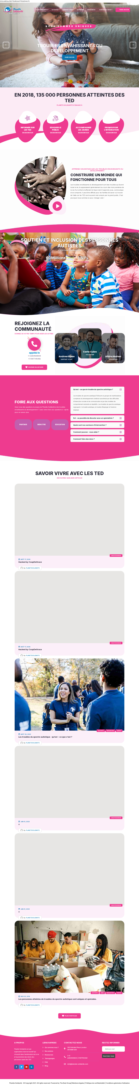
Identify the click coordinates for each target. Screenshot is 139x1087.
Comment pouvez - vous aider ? (86, 432)
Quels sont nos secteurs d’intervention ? (89, 425)
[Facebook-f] (16, 1067)
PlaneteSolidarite (32, 568)
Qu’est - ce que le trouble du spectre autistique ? (93, 389)
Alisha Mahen (113, 356)
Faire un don (32, 66)
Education (110, 730)
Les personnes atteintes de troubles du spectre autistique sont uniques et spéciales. (57, 999)
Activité (101, 730)
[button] (97, 389)
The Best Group (65, 1083)
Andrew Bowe (67, 356)
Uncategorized (116, 555)
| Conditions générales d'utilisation (117, 1083)
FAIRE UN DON (124, 9)
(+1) (68, 1056)
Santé (119, 730)
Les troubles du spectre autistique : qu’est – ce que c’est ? (45, 737)
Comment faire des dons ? (84, 439)
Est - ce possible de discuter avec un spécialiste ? (93, 418)
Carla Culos (90, 351)
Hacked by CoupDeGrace (30, 562)
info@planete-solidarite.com (77, 1064)
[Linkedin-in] (31, 1067)
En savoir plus (27, 133)
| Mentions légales (77, 1083)
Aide (102, 993)
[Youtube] (26, 1067)
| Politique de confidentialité (95, 1083)
